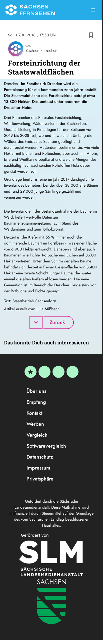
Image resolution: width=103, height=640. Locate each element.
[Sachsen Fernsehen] (30, 10)
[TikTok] (72, 372)
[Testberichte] (30, 372)
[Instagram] (58, 372)
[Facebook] (44, 372)
